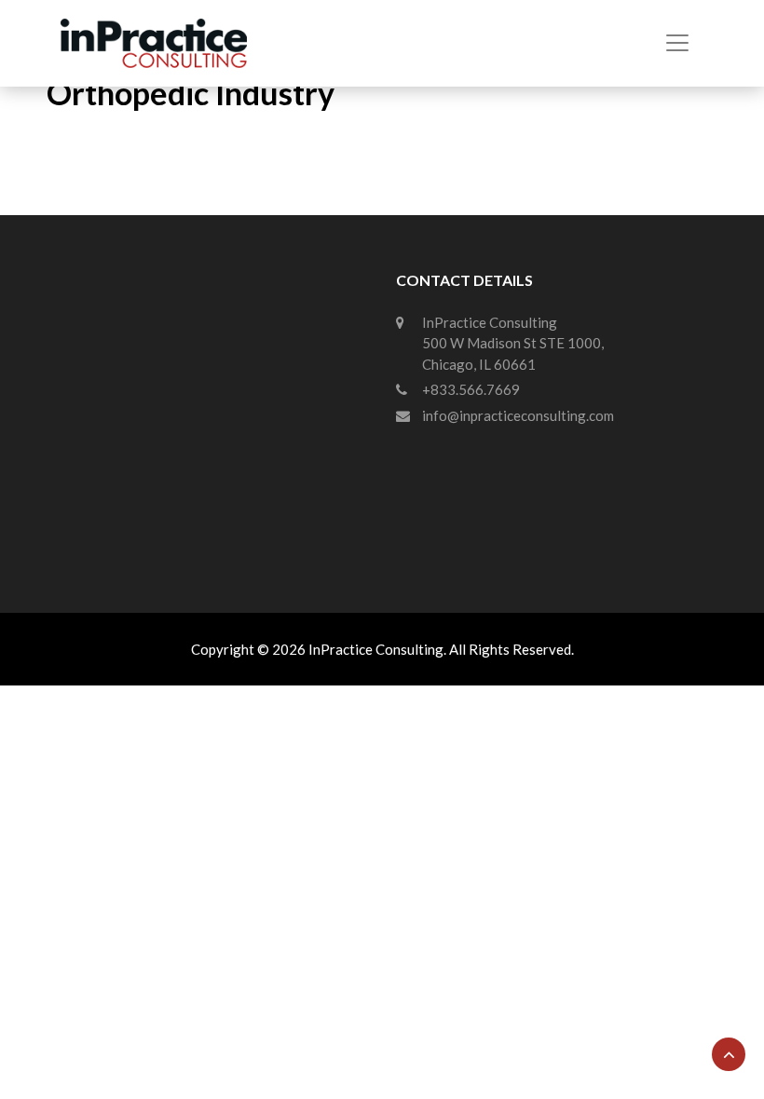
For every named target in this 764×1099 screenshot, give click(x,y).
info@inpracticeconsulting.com (518, 415)
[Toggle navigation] (677, 42)
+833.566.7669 (471, 389)
